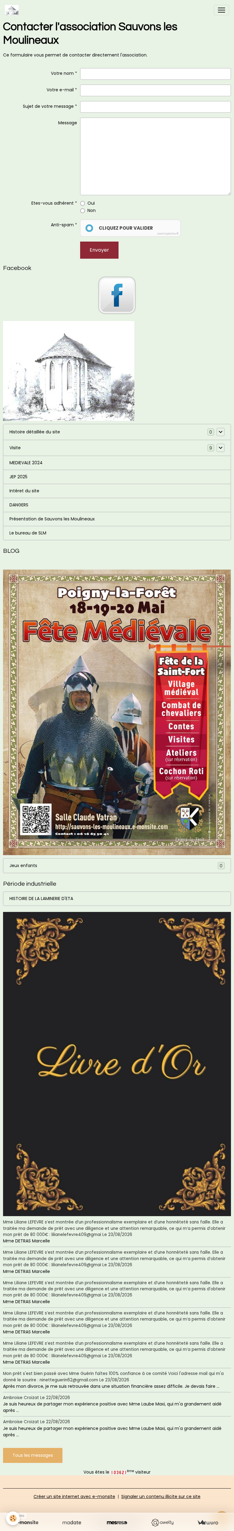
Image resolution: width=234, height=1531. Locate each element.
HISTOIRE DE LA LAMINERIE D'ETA (41, 898)
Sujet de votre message (48, 106)
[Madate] (71, 1522)
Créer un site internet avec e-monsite (74, 1496)
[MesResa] (117, 1522)
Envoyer (99, 249)
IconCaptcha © (168, 233)
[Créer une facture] (207, 1522)
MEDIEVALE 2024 (26, 463)
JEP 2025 (18, 477)
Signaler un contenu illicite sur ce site (160, 1496)
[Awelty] (162, 1522)
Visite (15, 448)
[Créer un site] (26, 1522)
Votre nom (62, 73)
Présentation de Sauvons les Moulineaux (52, 519)
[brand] (13, 10)
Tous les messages (32, 1455)
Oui (91, 203)
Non (91, 210)
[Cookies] (13, 1518)
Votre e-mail (60, 90)
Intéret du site (24, 491)
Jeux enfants (115, 865)
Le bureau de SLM (27, 533)
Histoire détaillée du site (34, 432)
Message (67, 123)
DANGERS (18, 505)
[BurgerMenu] (221, 10)
